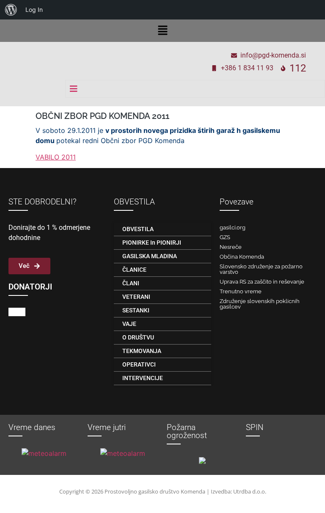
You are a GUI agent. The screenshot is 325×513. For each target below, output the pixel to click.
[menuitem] (11, 9)
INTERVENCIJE (142, 378)
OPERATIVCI (139, 364)
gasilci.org (232, 227)
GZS (225, 237)
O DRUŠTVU (138, 337)
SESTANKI (135, 310)
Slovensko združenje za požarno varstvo (261, 269)
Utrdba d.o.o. (249, 491)
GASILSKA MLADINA (149, 256)
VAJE (129, 323)
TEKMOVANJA (141, 351)
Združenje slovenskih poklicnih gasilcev (260, 304)
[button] (162, 31)
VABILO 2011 (56, 157)
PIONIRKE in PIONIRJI (151, 242)
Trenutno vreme (241, 291)
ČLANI (130, 283)
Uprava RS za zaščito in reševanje (262, 282)
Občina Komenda (242, 257)
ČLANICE (134, 269)
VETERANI (136, 296)
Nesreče (231, 247)
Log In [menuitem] (34, 9)
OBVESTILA (138, 229)
